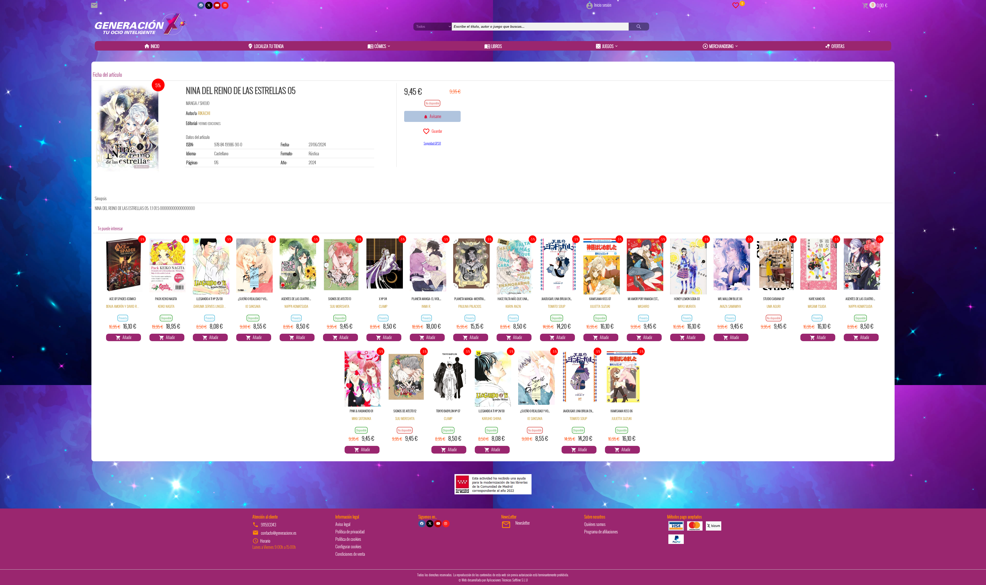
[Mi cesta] (865, 5)
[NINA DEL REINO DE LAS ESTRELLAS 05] (127, 129)
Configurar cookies (348, 546)
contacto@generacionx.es (278, 533)
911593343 (268, 525)
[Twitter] (208, 5)
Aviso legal (342, 524)
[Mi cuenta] (589, 5)
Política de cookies (348, 539)
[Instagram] (225, 5)
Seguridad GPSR (432, 143)
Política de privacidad (350, 532)
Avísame (434, 116)
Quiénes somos (594, 524)
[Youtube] (217, 5)
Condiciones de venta (350, 554)
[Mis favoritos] (736, 5)
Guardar (436, 131)
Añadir (126, 337)
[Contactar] (95, 5)
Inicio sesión (602, 5)
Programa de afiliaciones (601, 532)
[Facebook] (200, 5)
